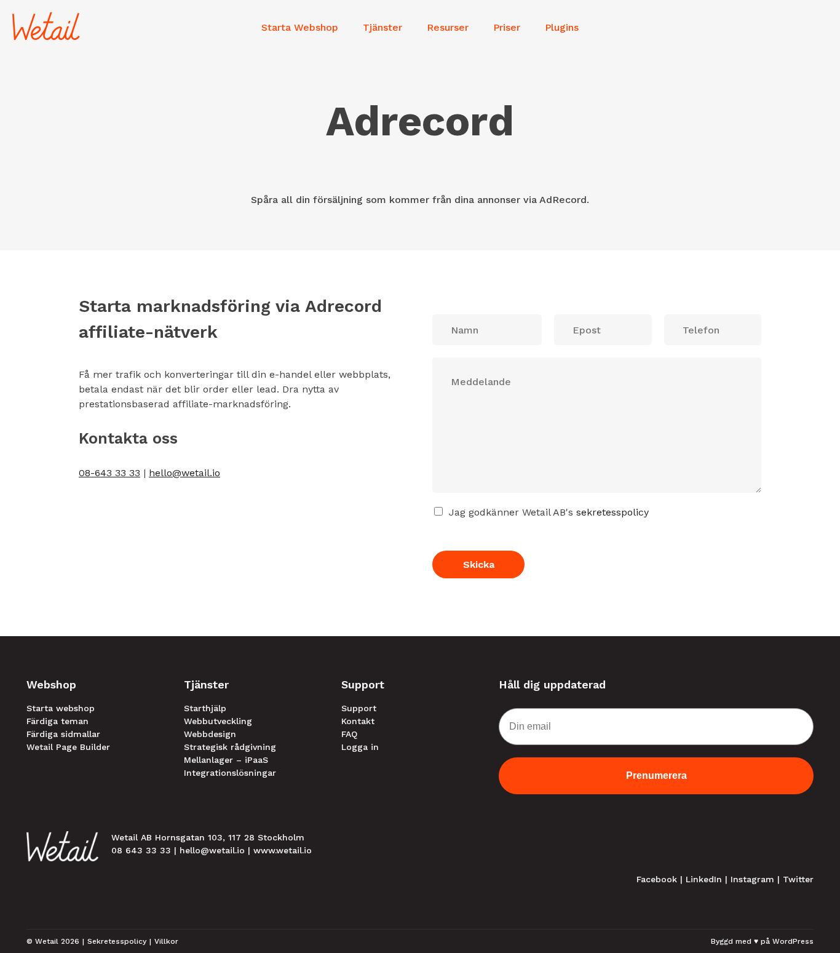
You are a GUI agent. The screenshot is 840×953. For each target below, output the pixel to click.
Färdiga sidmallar (63, 734)
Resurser (448, 27)
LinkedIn (704, 879)
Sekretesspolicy (116, 941)
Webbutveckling (218, 721)
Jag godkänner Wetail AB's (549, 512)
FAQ (349, 734)
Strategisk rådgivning (230, 747)
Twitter (798, 879)
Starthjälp (205, 708)
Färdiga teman (57, 721)
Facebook (656, 879)
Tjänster (382, 27)
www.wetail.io (282, 850)
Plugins (562, 27)
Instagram (752, 879)
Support (358, 708)
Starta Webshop (299, 27)
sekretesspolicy (612, 512)
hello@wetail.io (184, 473)
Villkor (166, 941)
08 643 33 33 (141, 850)
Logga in (360, 747)
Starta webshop (60, 708)
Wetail (46, 941)
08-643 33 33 (109, 473)
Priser (506, 27)
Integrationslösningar (230, 773)
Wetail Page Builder (68, 747)
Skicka (478, 564)
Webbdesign (210, 734)
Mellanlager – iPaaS (226, 760)
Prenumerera (656, 775)
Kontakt (357, 721)
